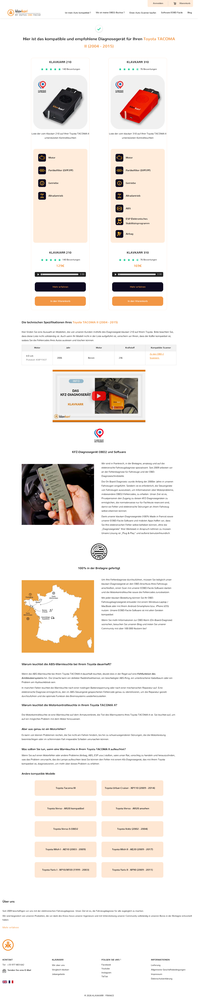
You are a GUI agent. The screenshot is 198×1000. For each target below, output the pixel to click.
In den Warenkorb (60, 301)
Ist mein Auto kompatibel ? (78, 12)
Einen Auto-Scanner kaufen (142, 12)
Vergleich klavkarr (60, 970)
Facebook (106, 965)
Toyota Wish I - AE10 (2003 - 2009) (65, 849)
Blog (189, 12)
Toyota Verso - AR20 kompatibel (65, 808)
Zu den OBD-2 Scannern (158, 358)
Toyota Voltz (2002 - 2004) (132, 829)
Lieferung (155, 965)
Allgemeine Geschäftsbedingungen (168, 970)
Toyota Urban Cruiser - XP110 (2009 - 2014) (132, 788)
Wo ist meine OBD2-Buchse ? (110, 12)
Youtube (105, 969)
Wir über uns (58, 965)
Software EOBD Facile (172, 12)
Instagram (106, 973)
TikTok (104, 977)
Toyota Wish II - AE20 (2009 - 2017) (132, 849)
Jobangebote (58, 974)
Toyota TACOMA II (140, 715)
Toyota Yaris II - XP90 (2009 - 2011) (132, 870)
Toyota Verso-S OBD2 (65, 829)
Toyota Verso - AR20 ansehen (132, 808)
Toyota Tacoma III (66, 788)
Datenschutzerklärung (161, 979)
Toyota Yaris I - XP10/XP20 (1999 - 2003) (65, 870)
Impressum (156, 974)
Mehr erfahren (60, 287)
